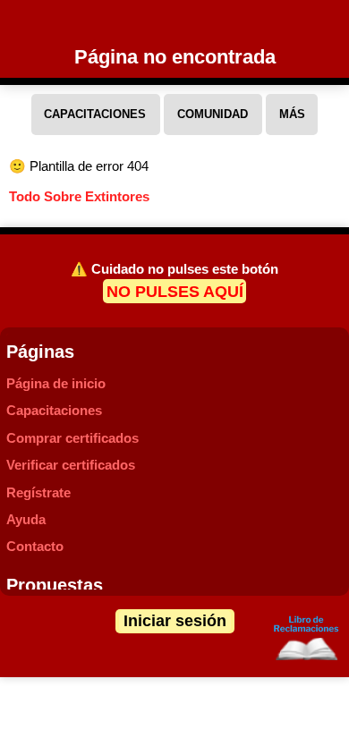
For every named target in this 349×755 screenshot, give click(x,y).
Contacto (35, 546)
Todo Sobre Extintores (79, 196)
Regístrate (38, 492)
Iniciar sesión (174, 621)
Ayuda (26, 519)
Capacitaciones (54, 410)
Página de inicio (56, 383)
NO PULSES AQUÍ (174, 291)
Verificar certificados (70, 464)
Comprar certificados (72, 437)
